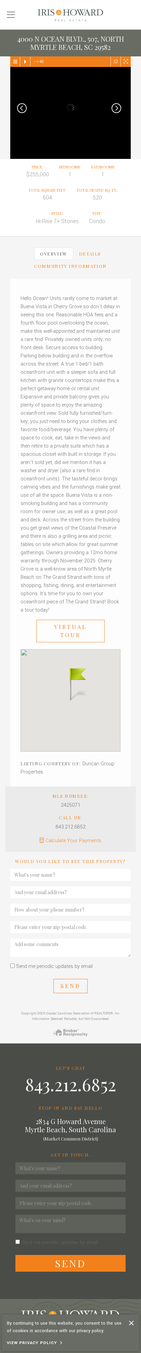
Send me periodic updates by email (54, 966)
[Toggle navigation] (11, 14)
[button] (70, 683)
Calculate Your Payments (73, 840)
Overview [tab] (53, 254)
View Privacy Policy (32, 1343)
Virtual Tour (70, 631)
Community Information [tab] (70, 266)
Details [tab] (90, 254)
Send (70, 985)
